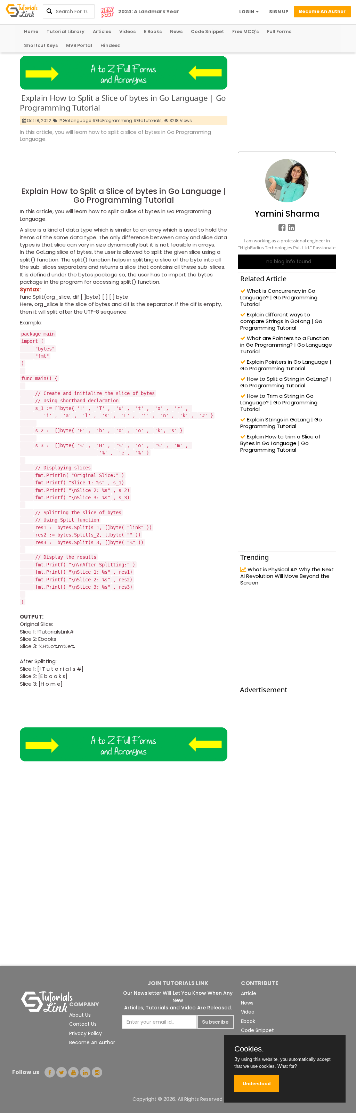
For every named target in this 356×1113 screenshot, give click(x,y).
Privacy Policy (85, 1033)
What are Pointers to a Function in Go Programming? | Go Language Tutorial (286, 345)
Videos (127, 31)
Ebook (248, 1021)
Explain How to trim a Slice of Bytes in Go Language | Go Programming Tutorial (280, 443)
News (176, 31)
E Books (153, 31)
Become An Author (92, 1042)
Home (31, 31)
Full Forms (279, 31)
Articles (102, 31)
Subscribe (215, 1021)
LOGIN (247, 11)
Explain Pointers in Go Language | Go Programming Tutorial (285, 365)
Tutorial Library (65, 31)
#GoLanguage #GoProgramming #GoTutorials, (110, 120)
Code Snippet (207, 31)
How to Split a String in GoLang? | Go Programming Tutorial (286, 382)
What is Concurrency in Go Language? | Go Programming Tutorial (278, 297)
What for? (287, 1066)
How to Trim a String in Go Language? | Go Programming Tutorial (278, 402)
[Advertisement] (146, 162)
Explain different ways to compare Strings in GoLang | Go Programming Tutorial (281, 321)
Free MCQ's (245, 31)
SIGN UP (279, 11)
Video (247, 1011)
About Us (80, 1014)
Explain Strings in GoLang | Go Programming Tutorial (281, 422)
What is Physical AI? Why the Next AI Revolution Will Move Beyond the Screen (287, 576)
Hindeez (110, 45)
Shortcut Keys (41, 45)
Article (248, 993)
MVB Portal (79, 45)
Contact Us (83, 1024)
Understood (257, 1083)
